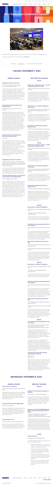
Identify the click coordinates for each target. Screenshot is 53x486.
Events (35, 477)
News (49, 477)
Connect (39, 477)
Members (25, 477)
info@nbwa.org (27, 56)
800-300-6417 (5, 483)
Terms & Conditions (40, 483)
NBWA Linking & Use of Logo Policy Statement (46, 483)
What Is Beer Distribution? (17, 477)
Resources (44, 477)
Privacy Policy (37, 483)
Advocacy (30, 477)
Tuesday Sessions (13, 63)
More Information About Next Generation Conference (34, 63)
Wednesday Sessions (21, 63)
